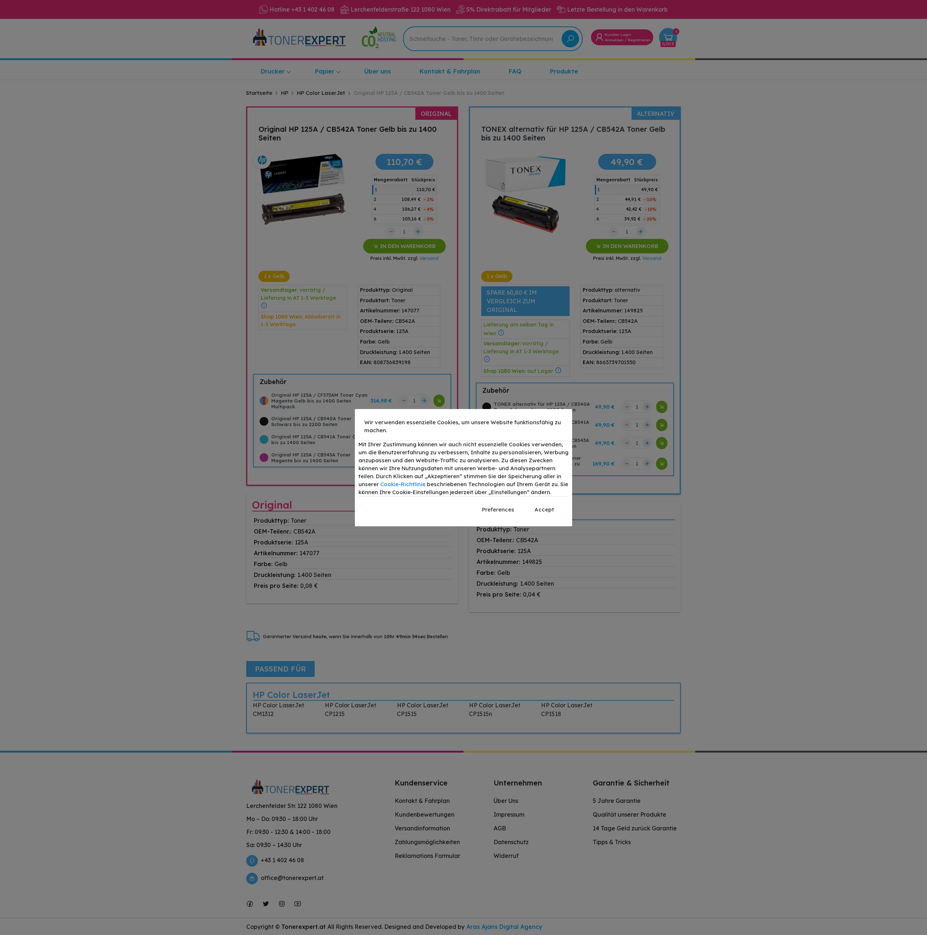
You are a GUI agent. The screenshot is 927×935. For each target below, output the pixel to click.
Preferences (498, 509)
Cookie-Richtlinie (402, 484)
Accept (544, 509)
